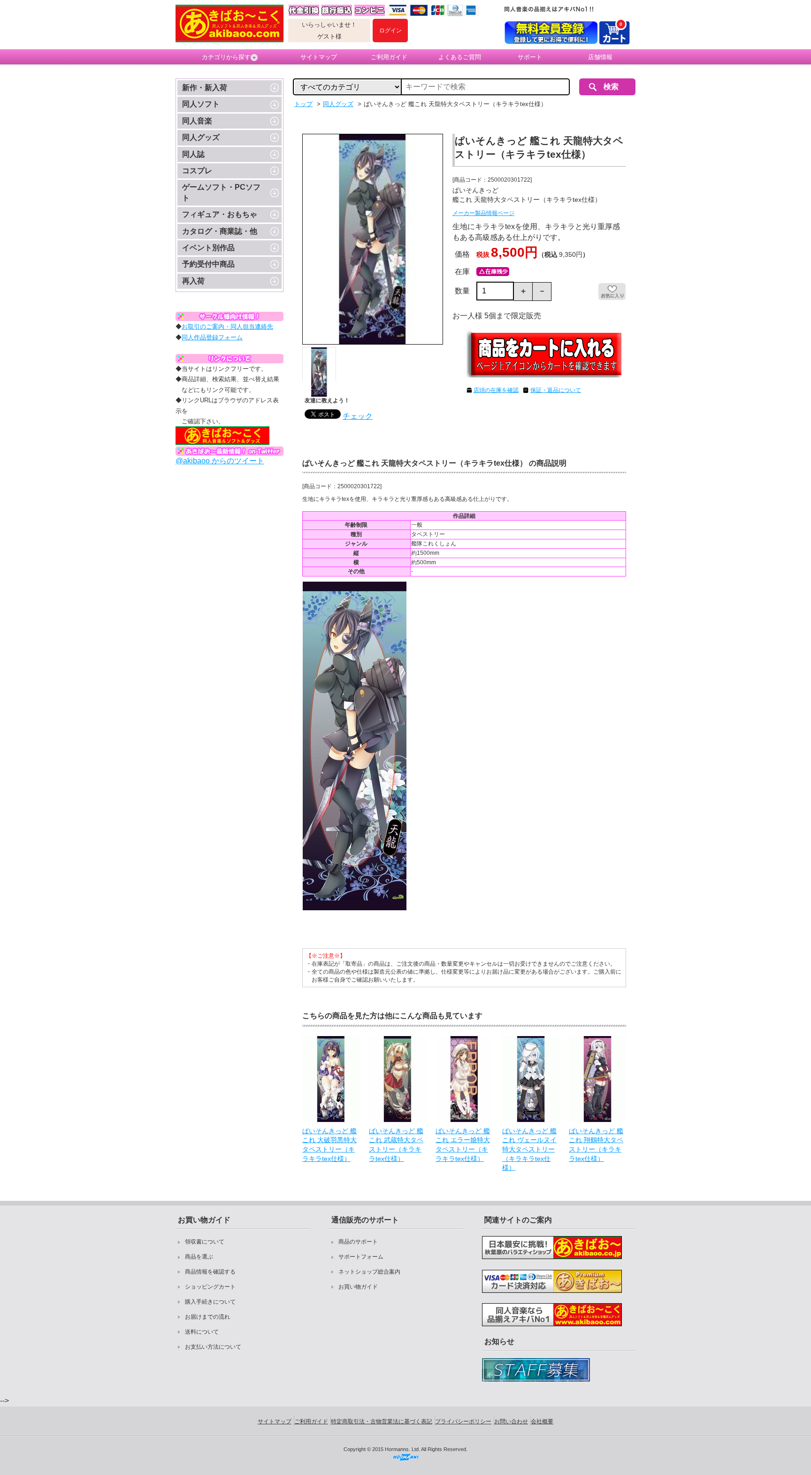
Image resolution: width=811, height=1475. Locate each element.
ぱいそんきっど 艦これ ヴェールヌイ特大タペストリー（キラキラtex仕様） (529, 1149)
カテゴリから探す (226, 57)
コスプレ (197, 171)
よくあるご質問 (459, 57)
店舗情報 (600, 57)
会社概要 (542, 1421)
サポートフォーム (360, 1256)
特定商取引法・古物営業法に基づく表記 (381, 1421)
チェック (358, 416)
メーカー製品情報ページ (483, 213)
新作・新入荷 (204, 88)
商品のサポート (358, 1241)
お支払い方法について (213, 1347)
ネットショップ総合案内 (369, 1271)
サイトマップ (318, 57)
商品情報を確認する (210, 1271)
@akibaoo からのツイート (220, 461)
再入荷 (193, 281)
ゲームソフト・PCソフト (221, 192)
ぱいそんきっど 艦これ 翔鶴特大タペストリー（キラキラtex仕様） (596, 1144)
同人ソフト (201, 104)
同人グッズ (201, 137)
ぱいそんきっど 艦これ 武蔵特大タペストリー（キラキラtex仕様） (396, 1144)
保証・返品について (555, 390)
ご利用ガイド (389, 57)
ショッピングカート (210, 1286)
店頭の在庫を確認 (496, 390)
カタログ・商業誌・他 (219, 231)
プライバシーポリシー (463, 1421)
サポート (530, 57)
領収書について (204, 1241)
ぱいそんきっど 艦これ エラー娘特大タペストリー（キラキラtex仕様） (463, 1144)
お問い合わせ (511, 1421)
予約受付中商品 (208, 264)
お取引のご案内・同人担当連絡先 (227, 326)
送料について (202, 1332)
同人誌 (193, 154)
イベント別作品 (208, 248)
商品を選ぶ (199, 1256)
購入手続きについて (210, 1301)
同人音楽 (197, 121)
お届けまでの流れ (207, 1317)
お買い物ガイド (358, 1286)
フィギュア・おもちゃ (219, 214)
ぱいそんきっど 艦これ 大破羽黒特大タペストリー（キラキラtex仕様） (329, 1144)
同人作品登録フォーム (212, 337)
